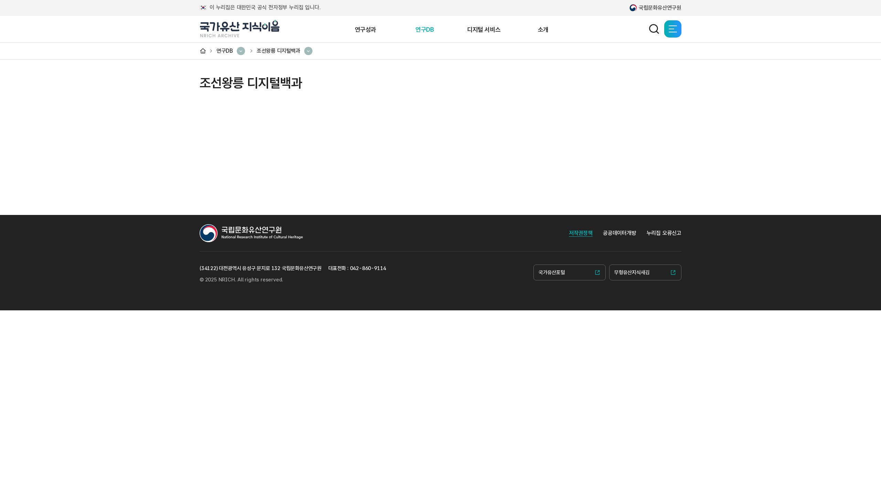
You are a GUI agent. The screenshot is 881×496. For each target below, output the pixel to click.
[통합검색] (654, 29)
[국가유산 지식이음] (239, 28)
